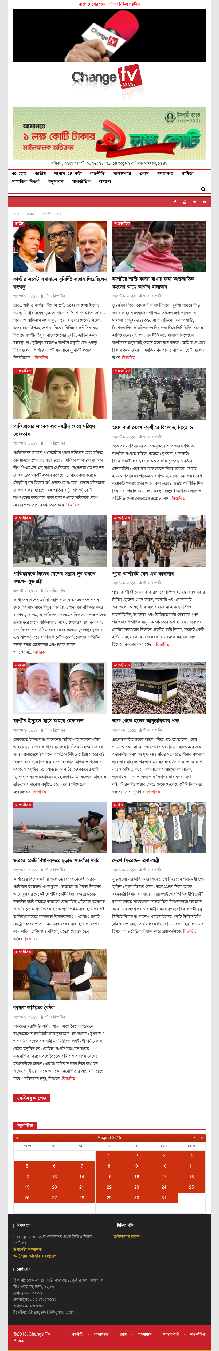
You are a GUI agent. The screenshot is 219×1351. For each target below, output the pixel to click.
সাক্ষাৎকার (122, 173)
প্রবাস (144, 173)
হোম (22, 173)
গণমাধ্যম (165, 173)
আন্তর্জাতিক (81, 181)
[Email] (205, 202)
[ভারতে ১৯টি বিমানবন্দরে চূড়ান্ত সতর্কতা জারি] (60, 827)
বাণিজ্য (188, 173)
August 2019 (109, 1138)
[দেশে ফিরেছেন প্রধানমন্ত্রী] (159, 827)
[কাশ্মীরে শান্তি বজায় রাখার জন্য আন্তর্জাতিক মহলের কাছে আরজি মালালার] (159, 246)
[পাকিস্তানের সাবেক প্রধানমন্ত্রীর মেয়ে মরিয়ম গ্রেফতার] (60, 393)
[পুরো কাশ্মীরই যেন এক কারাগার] (159, 541)
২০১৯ (30, 213)
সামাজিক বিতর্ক (26, 181)
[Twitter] (195, 202)
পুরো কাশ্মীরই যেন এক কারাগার (143, 574)
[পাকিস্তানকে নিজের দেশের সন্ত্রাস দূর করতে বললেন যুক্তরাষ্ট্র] (60, 541)
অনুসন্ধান (56, 181)
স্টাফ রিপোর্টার (54, 296)
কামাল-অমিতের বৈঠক (33, 1007)
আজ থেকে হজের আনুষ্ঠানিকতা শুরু (145, 721)
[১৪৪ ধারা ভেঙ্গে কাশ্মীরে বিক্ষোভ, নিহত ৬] (159, 394)
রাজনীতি (97, 173)
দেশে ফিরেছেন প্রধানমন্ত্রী (135, 860)
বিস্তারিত (41, 358)
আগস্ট (45, 213)
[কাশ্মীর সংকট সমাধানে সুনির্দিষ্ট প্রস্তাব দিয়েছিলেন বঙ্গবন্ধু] (60, 246)
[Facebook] (175, 202)
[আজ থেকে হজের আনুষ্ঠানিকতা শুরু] (159, 688)
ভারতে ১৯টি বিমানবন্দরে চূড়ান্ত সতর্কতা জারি (56, 860)
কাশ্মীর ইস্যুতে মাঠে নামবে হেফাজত (48, 721)
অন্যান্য (105, 181)
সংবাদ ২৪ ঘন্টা (68, 173)
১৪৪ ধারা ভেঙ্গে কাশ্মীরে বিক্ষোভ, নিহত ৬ (152, 427)
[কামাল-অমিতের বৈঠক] (60, 974)
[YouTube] (185, 202)
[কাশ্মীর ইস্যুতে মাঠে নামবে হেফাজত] (60, 688)
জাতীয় (40, 173)
